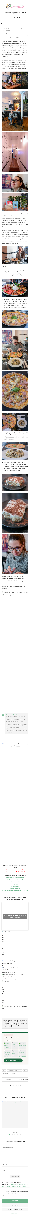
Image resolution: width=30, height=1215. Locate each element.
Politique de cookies (14, 1213)
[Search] (28, 23)
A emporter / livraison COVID (14, 1070)
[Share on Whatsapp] (25, 1079)
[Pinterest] (14, 17)
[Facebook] (7, 17)
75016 (4, 1070)
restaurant (5, 1073)
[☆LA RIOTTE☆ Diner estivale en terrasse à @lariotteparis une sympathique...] (15, 1053)
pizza (25, 1070)
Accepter (15, 1200)
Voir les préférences (15, 1209)
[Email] (19, 17)
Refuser (15, 1205)
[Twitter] (10, 17)
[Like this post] (17, 1079)
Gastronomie (11, 28)
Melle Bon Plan (11, 36)
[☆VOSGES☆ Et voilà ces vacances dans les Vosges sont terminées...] (15, 1045)
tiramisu (13, 1073)
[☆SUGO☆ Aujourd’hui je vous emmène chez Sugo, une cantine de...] (22, 1045)
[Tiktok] (22, 17)
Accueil (3, 28)
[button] (3, 1118)
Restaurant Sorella (12, 715)
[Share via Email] (27, 1079)
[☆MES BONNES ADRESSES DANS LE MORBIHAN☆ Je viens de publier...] (7, 1045)
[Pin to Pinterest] (23, 1079)
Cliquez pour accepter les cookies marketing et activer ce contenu (15, 916)
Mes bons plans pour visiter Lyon (15, 1130)
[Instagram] (12, 17)
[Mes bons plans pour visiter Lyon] (15, 1114)
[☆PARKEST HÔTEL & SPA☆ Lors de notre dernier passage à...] (7, 1053)
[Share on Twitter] (21, 1079)
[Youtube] (17, 17)
